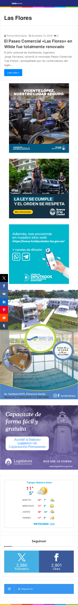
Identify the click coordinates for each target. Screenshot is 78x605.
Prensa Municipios (16, 35)
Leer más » (13, 72)
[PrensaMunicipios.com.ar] (17, 3)
